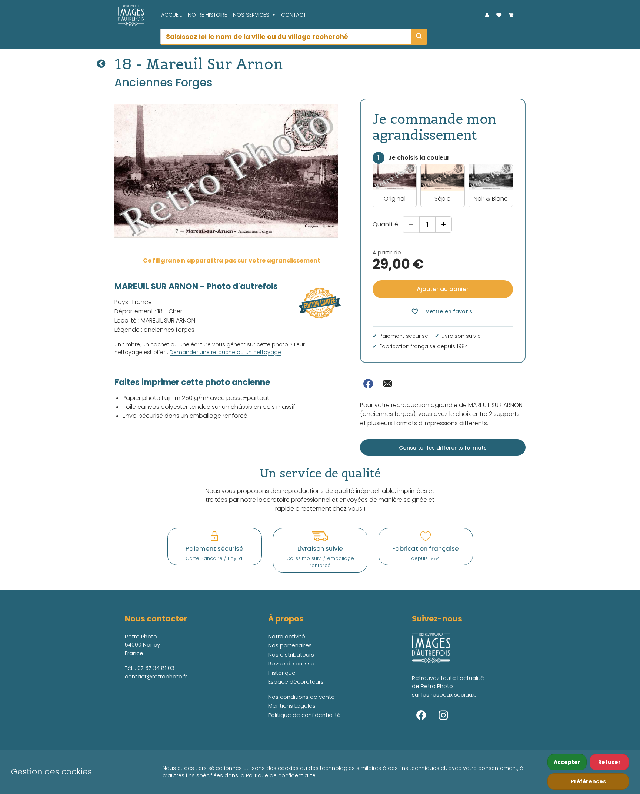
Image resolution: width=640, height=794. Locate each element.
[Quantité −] (411, 224)
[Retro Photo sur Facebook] (421, 715)
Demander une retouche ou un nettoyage (225, 352)
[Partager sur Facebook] (368, 384)
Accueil (171, 15)
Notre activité (286, 636)
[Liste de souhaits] (499, 15)
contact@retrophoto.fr (156, 676)
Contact (293, 15)
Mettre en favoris (441, 312)
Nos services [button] (252, 15)
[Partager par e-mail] (387, 384)
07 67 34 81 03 (155, 668)
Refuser (609, 762)
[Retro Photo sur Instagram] (443, 715)
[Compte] (487, 15)
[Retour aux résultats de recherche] (101, 64)
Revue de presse (291, 663)
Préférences (588, 781)
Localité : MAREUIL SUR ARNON (154, 320)
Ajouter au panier (443, 289)
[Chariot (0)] (511, 15)
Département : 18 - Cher (148, 311)
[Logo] (129, 15)
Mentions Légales (292, 706)
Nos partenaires (290, 645)
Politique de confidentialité (281, 775)
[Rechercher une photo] (419, 37)
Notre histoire (207, 15)
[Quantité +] (444, 224)
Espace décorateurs (296, 681)
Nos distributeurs (291, 654)
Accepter (567, 762)
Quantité (385, 224)
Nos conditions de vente (301, 697)
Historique (282, 673)
